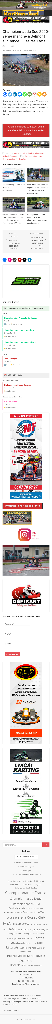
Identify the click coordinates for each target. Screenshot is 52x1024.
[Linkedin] (15, 94)
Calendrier (28, 884)
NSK (19, 938)
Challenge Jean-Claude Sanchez (26, 888)
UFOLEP (15, 965)
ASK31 (19, 881)
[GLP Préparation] (26, 703)
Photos (38, 938)
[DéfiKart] (26, 596)
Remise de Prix (31, 943)
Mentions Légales (27, 866)
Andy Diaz (12, 881)
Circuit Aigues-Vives (17, 908)
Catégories (38, 885)
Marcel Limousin (37, 933)
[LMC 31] (26, 791)
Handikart (45, 924)
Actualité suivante (36, 241)
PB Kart (29, 939)
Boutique (27, 870)
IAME (13, 929)
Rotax (40, 942)
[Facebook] (5, 94)
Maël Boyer (12, 938)
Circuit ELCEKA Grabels (35, 908)
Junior (35, 929)
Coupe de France (16, 917)
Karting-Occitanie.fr (11, 1010)
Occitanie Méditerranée (34, 153)
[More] (44, 94)
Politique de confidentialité (27, 862)
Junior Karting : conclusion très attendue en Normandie (14, 188)
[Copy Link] (39, 94)
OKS (24, 938)
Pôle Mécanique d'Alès (17, 943)
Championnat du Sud (11, 159)
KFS (19, 933)
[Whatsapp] (24, 94)
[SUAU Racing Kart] (26, 281)
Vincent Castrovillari (35, 966)
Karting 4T (43, 929)
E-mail (8, 643)
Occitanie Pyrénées (10, 156)
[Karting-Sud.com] (26, 5)
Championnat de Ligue (33, 156)
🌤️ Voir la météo (16, 324)
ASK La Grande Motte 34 (33, 881)
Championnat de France (25, 892)
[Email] (29, 94)
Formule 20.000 (20, 923)
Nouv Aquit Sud (19, 153)
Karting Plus (12, 933)
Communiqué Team (35, 912)
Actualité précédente (14, 241)
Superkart (41, 947)
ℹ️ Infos (7, 324)
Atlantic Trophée (16, 885)
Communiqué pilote (13, 912)
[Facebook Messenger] (20, 94)
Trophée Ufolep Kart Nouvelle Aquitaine (26, 958)
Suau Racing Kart (28, 947)
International (24, 929)
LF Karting (25, 934)
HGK (5, 929)
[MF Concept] (26, 456)
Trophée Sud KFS (25, 952)
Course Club (36, 917)
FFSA (7, 923)
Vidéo (23, 965)
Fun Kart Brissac (36, 924)
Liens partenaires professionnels (27, 874)
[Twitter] (10, 94)
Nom (8, 634)
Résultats (22, 159)
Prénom (9, 624)
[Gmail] (34, 94)
